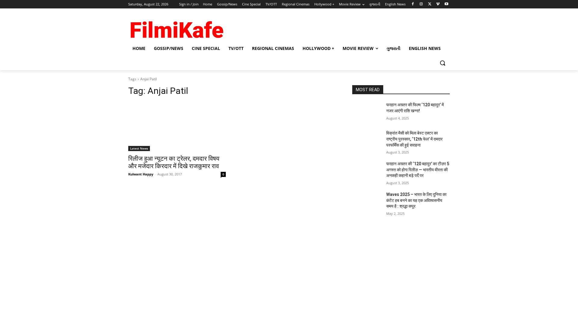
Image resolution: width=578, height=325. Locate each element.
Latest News (139, 148)
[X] (429, 4)
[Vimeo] (437, 4)
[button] (442, 63)
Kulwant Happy (140, 174)
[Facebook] (412, 4)
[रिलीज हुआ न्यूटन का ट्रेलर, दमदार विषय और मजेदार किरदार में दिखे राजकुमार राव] (177, 126)
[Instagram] (421, 4)
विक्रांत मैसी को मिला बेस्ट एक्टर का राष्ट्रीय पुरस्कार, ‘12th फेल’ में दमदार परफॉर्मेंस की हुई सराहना (414, 139)
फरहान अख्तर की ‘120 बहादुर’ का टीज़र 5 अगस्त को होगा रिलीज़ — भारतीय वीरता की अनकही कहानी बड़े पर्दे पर (417, 169)
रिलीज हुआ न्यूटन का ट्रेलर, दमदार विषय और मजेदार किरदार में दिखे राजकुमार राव (173, 162)
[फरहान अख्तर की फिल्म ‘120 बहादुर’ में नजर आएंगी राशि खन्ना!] (366, 112)
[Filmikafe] (176, 28)
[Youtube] (446, 4)
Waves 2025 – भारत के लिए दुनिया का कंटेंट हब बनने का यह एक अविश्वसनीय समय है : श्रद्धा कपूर (416, 200)
